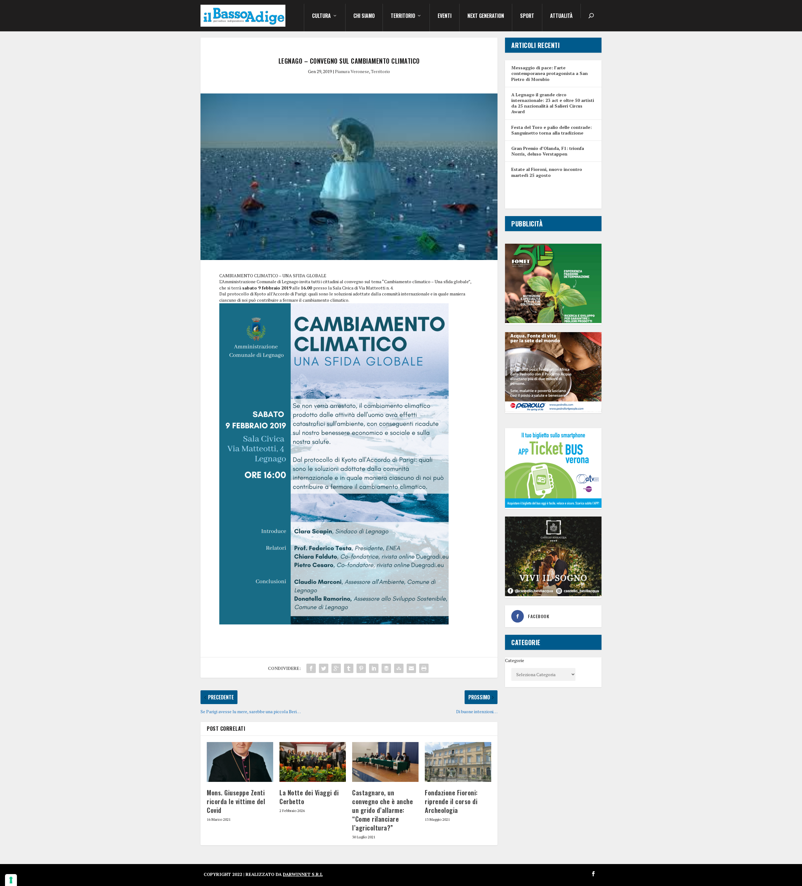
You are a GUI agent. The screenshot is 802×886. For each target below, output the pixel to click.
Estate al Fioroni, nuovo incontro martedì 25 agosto (546, 172)
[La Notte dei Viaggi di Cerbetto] (312, 762)
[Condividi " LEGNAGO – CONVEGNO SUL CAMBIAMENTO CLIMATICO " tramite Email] (411, 668)
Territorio (403, 16)
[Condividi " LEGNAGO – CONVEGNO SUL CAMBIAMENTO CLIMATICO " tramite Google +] (336, 668)
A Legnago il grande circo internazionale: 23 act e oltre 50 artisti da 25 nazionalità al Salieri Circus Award (552, 103)
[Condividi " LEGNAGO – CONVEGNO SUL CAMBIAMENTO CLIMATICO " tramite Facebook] (311, 668)
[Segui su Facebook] (593, 874)
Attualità (561, 16)
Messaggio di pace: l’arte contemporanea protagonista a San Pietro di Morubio (549, 73)
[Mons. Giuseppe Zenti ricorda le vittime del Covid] (240, 762)
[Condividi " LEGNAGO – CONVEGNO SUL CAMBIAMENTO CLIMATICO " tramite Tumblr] (348, 668)
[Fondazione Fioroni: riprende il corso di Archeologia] (458, 762)
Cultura (321, 16)
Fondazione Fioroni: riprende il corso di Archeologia (451, 801)
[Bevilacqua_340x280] (553, 594)
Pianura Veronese (352, 71)
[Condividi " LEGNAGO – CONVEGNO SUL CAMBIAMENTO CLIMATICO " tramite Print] (424, 668)
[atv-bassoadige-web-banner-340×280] (553, 506)
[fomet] (553, 321)
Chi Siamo (364, 16)
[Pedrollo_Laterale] (553, 410)
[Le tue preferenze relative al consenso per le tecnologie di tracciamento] (11, 880)
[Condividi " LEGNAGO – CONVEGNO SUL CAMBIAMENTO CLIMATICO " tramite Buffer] (386, 668)
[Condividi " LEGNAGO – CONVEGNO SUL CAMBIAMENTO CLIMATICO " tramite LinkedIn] (373, 668)
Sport (527, 16)
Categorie (514, 660)
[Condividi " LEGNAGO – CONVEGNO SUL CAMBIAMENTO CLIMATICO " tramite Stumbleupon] (399, 668)
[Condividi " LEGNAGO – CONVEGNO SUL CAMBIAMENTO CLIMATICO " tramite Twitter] (323, 668)
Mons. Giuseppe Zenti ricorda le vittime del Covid (236, 801)
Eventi (444, 16)
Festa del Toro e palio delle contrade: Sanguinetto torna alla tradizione (551, 130)
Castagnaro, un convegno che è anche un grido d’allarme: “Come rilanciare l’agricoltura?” (382, 810)
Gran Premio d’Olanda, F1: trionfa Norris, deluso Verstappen (547, 151)
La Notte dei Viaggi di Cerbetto (309, 797)
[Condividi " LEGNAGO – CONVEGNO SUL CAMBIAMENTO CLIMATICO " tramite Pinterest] (361, 668)
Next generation (485, 16)
